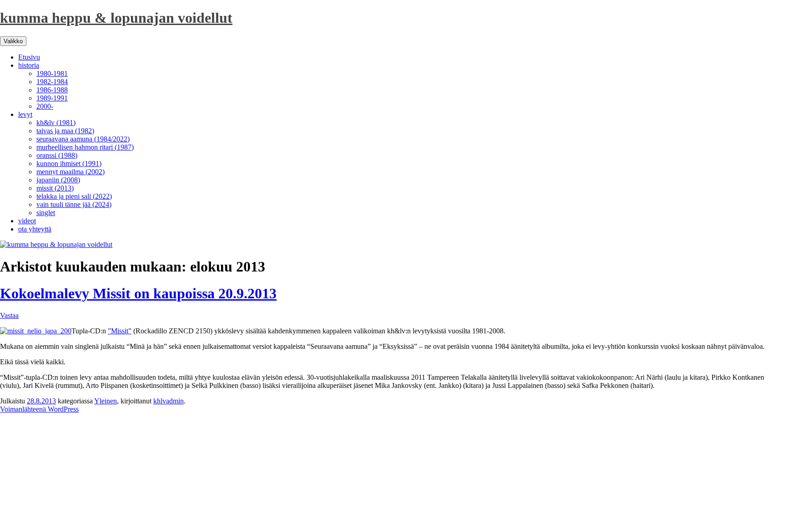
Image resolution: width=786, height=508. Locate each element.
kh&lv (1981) (56, 122)
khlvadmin (168, 401)
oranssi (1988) (56, 155)
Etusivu (29, 57)
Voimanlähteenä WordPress (39, 409)
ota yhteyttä (34, 229)
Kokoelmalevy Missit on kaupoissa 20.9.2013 (138, 293)
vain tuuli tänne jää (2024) (73, 204)
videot (27, 221)
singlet (45, 212)
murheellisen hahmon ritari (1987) (85, 147)
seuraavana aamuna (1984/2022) (83, 139)
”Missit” (119, 331)
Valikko (13, 41)
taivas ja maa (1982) (65, 131)
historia (28, 65)
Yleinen (105, 401)
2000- (44, 106)
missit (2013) (55, 188)
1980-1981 (52, 73)
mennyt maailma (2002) (70, 172)
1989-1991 (52, 98)
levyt (25, 114)
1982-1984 (52, 82)
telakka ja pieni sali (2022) (74, 196)
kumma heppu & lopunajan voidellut (116, 18)
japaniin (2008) (58, 180)
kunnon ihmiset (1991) (68, 163)
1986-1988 (52, 90)
